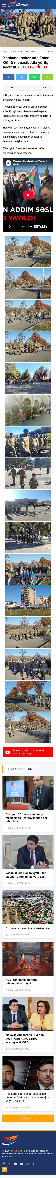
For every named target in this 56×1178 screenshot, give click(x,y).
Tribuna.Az (16, 1151)
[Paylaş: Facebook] (8, 77)
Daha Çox (28, 1118)
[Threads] (33, 1164)
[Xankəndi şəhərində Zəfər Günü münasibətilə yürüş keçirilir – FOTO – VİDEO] (28, 28)
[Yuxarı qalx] (47, 1169)
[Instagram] (9, 1164)
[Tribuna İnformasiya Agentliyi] (21, 4)
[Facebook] (3, 1164)
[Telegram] (15, 1164)
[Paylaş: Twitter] (21, 77)
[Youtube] (21, 1164)
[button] (47, 77)
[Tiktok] (27, 1164)
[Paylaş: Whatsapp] (34, 77)
